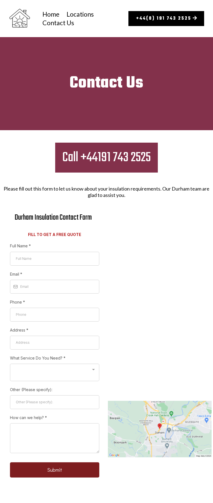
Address (19, 330)
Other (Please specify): (31, 389)
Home (50, 14)
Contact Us (58, 23)
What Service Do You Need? (37, 358)
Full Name (20, 245)
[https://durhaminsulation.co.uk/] (20, 18)
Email (16, 274)
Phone (17, 302)
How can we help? (28, 417)
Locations (80, 14)
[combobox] (54, 372)
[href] (160, 429)
